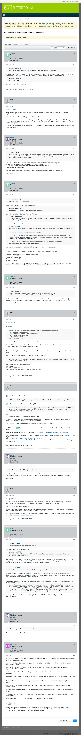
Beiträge (8, 44)
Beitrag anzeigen (20, 68)
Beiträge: (12, 60)
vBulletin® (69, 732)
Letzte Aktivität (18, 44)
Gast (19, 376)
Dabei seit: (13, 59)
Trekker (20, 89)
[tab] (8, 44)
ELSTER (6, 728)
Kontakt (33, 728)
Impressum (41, 728)
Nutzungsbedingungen (64, 728)
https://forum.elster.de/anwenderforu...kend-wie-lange (27, 438)
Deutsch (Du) (17, 728)
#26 (74, 625)
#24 (74, 496)
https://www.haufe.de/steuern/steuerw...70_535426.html (52, 432)
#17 (74, 106)
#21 (74, 319)
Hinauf (75, 728)
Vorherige (63, 720)
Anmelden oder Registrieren (69, 1)
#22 (74, 393)
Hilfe (27, 728)
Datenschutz (51, 728)
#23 (74, 466)
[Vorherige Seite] (59, 48)
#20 (74, 287)
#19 (74, 194)
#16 (74, 64)
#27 (74, 655)
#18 (74, 148)
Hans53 (10, 396)
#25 (74, 539)
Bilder (27, 44)
